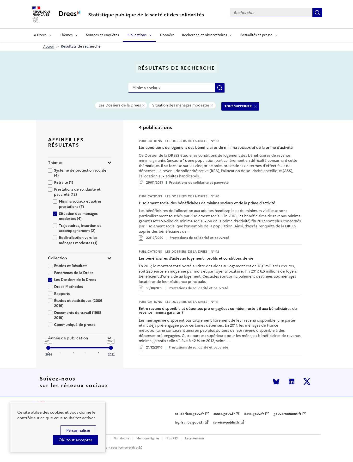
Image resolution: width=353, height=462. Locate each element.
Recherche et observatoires (204, 34)
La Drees (39, 34)
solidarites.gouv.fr (189, 414)
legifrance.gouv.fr (189, 422)
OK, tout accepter (75, 440)
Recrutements (194, 439)
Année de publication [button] (68, 338)
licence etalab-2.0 (130, 447)
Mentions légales (147, 439)
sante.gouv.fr (224, 414)
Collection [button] (57, 258)
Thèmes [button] (55, 162)
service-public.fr (226, 422)
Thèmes (66, 34)
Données (167, 34)
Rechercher (317, 12)
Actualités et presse (256, 34)
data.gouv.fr (254, 414)
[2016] (48, 348)
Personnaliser (78, 430)
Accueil (48, 46)
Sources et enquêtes (102, 34)
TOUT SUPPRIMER (238, 106)
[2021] (111, 348)
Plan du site (121, 439)
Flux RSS (172, 439)
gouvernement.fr (287, 414)
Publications (136, 34)
